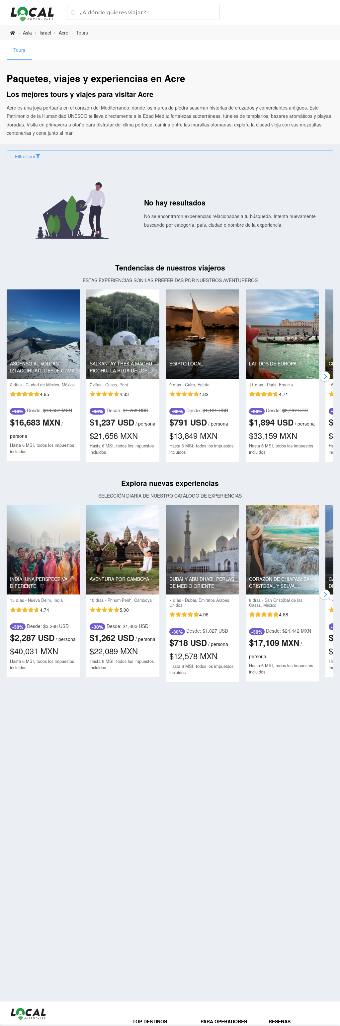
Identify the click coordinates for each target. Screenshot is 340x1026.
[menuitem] (19, 50)
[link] (12, 32)
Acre (63, 32)
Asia (27, 32)
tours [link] (82, 32)
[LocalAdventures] (35, 14)
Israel (45, 32)
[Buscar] (73, 12)
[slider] (29, 394)
